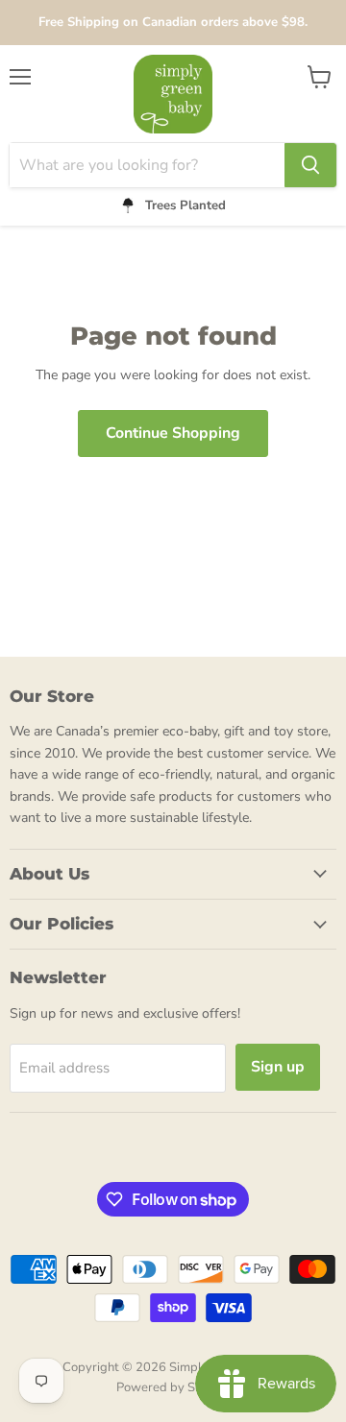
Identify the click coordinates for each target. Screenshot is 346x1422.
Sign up (278, 1066)
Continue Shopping (173, 433)
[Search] (310, 165)
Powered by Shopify (173, 1387)
